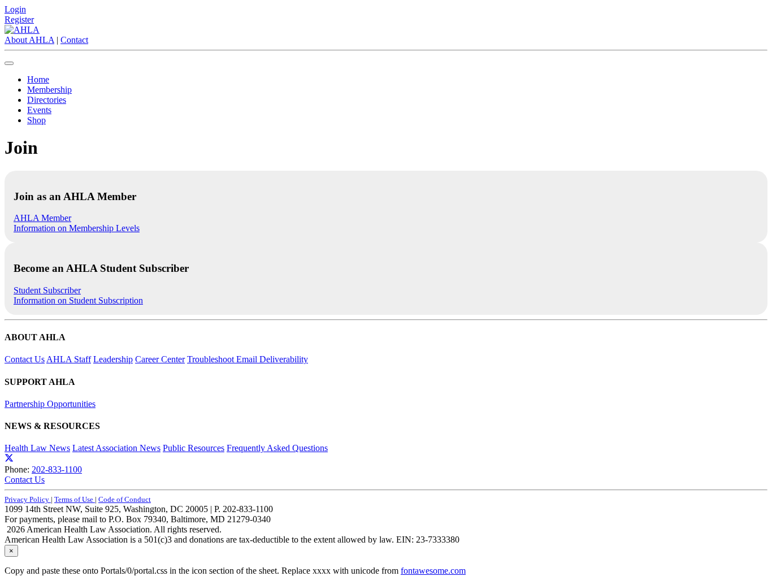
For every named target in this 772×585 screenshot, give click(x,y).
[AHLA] (22, 29)
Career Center (160, 359)
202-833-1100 (57, 469)
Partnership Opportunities (50, 404)
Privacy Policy (28, 499)
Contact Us (25, 359)
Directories (46, 100)
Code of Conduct (124, 499)
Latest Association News (116, 448)
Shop (36, 120)
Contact (74, 40)
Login (15, 9)
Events (39, 110)
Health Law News (37, 448)
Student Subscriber (47, 290)
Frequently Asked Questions (277, 448)
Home (38, 79)
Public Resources (193, 448)
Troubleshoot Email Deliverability (247, 359)
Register (19, 19)
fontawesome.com (433, 570)
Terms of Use (74, 499)
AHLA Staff (68, 359)
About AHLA (29, 40)
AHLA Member (42, 218)
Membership (49, 89)
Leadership (113, 359)
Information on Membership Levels (77, 228)
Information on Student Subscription (78, 300)
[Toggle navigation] (9, 63)
